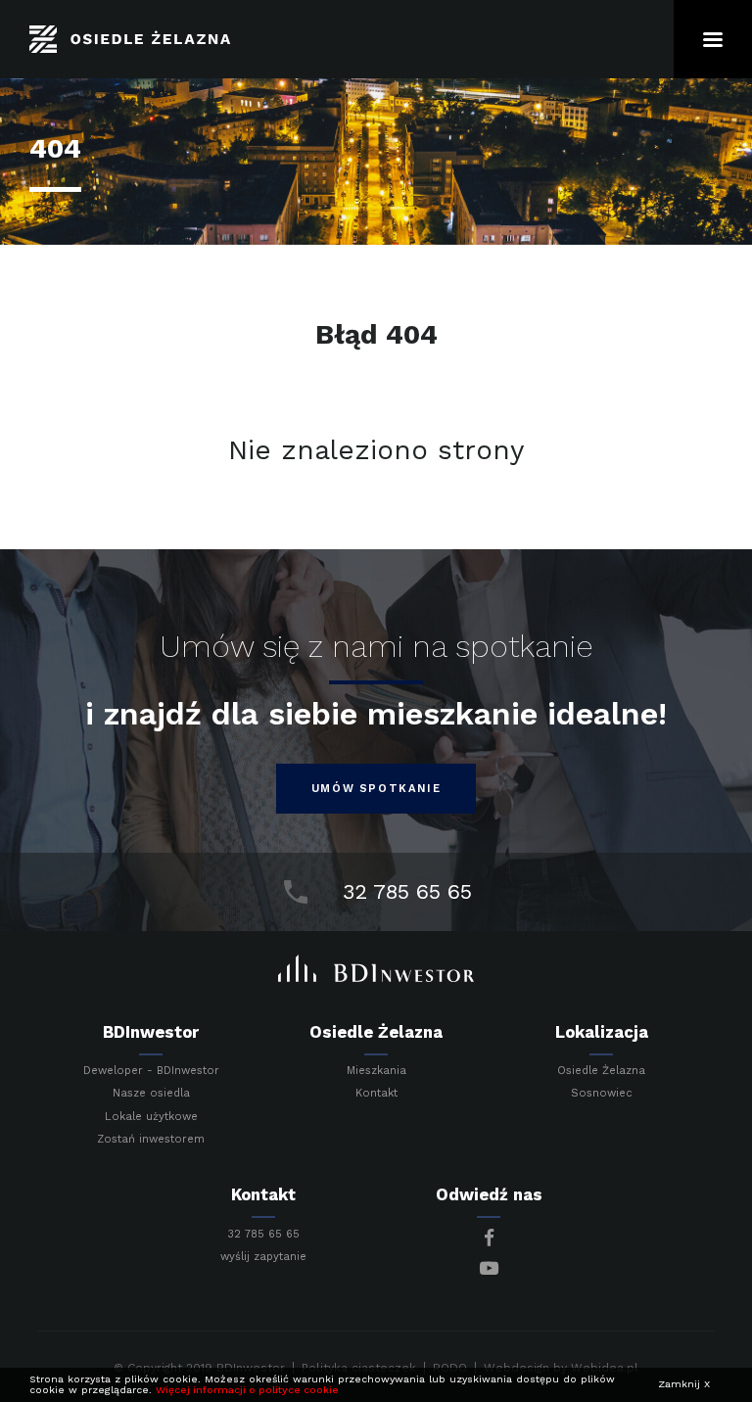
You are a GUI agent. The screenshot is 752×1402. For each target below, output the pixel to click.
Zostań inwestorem (151, 1139)
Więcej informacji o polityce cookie (247, 1389)
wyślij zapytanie (263, 1256)
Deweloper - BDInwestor (151, 1071)
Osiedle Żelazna (601, 1071)
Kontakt (376, 1093)
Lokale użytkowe (151, 1117)
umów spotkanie (376, 788)
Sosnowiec (602, 1093)
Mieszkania (376, 1071)
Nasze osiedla (151, 1093)
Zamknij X (684, 1384)
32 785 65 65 (263, 1234)
